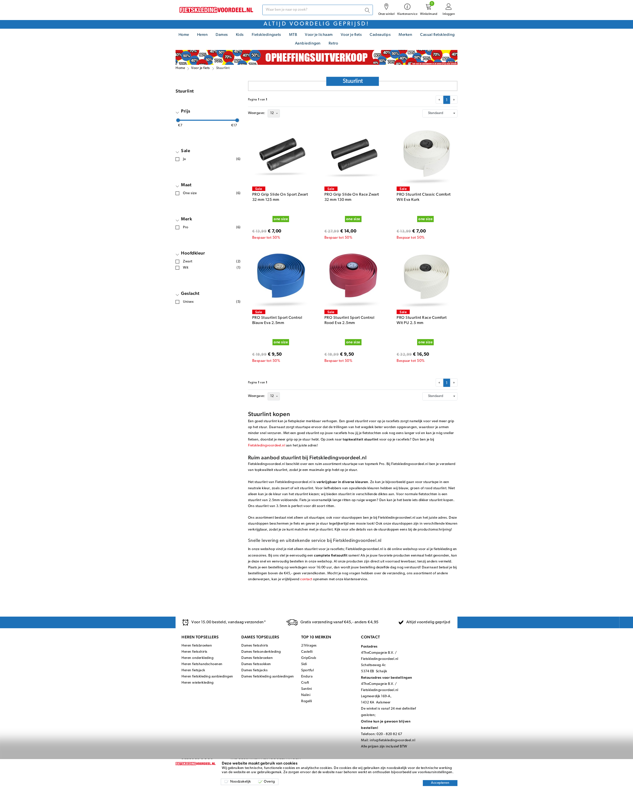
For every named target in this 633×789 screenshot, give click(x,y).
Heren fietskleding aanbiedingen (207, 676)
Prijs (185, 111)
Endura (307, 676)
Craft (305, 683)
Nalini (305, 695)
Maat (186, 184)
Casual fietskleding (437, 35)
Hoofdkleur (193, 252)
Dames (222, 35)
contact (306, 579)
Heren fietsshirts (194, 652)
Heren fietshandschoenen (202, 664)
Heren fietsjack (193, 670)
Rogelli (306, 701)
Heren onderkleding (197, 658)
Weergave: (256, 113)
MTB (293, 35)
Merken (405, 35)
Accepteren (440, 783)
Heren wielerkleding (197, 683)
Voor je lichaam (319, 35)
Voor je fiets (351, 35)
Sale (185, 150)
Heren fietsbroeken (196, 646)
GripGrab (308, 658)
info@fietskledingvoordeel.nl (392, 740)
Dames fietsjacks (254, 670)
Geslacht (190, 293)
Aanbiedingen (308, 44)
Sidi (304, 664)
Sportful (307, 670)
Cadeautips (380, 35)
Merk (186, 218)
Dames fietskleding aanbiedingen (267, 676)
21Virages (309, 646)
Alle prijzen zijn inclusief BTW (384, 746)
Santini (306, 689)
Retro (333, 44)
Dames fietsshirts (254, 646)
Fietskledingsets (266, 35)
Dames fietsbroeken (257, 658)
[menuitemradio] (446, 99)
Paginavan (258, 99)
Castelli (307, 652)
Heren (202, 35)
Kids (240, 35)
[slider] (178, 120)
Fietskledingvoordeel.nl (266, 445)
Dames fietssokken (256, 664)
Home (184, 35)
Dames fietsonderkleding (261, 652)
